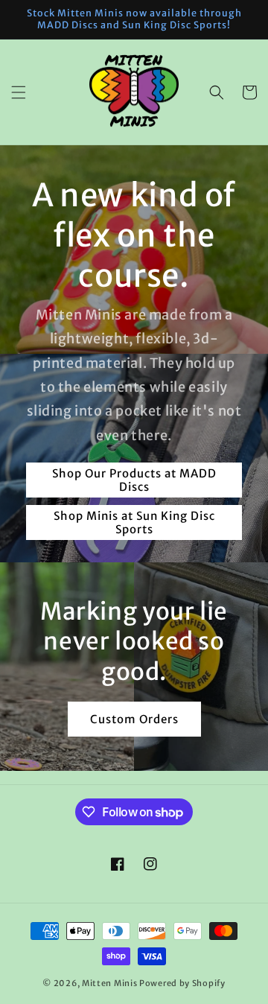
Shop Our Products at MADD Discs (134, 480)
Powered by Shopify (182, 983)
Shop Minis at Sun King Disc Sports (134, 522)
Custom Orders (134, 719)
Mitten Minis (109, 983)
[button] (18, 92)
